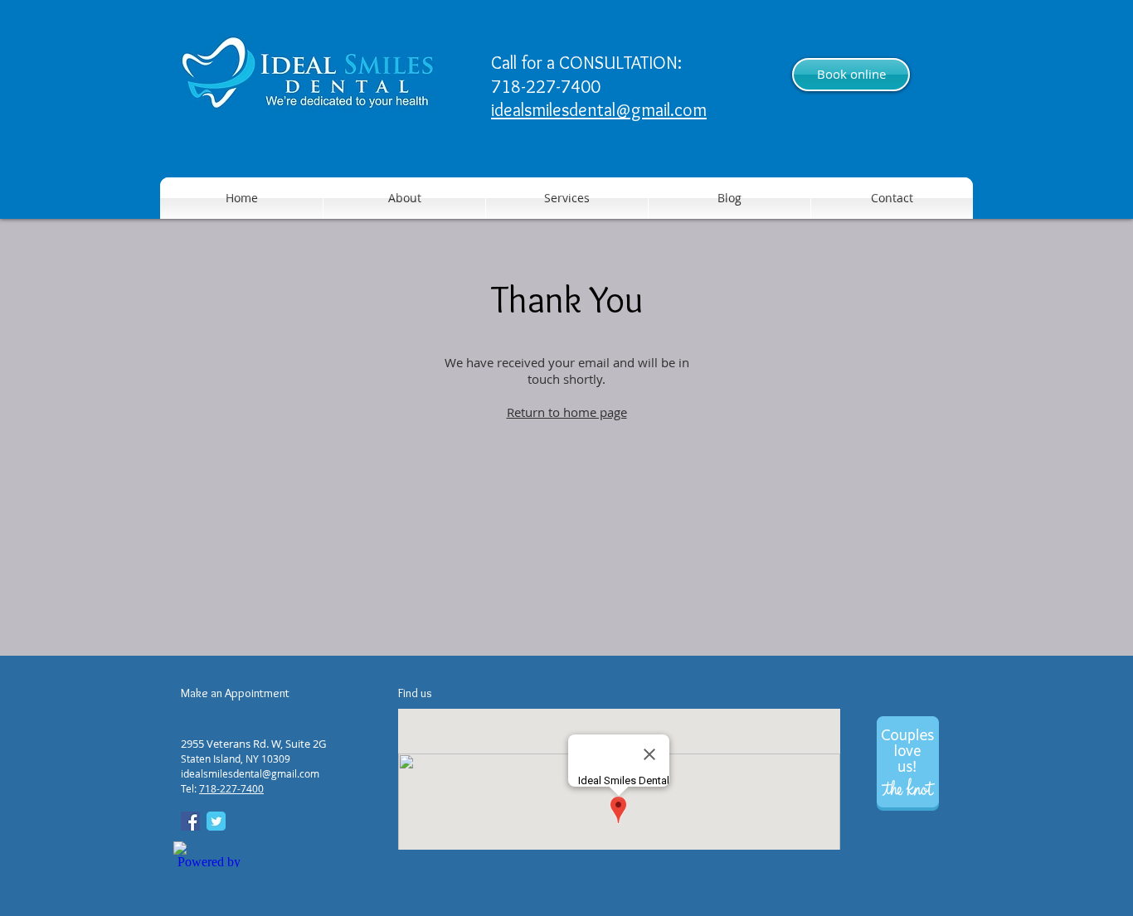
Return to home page (567, 412)
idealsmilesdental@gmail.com (599, 110)
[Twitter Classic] (216, 821)
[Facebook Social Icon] (190, 821)
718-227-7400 (231, 788)
